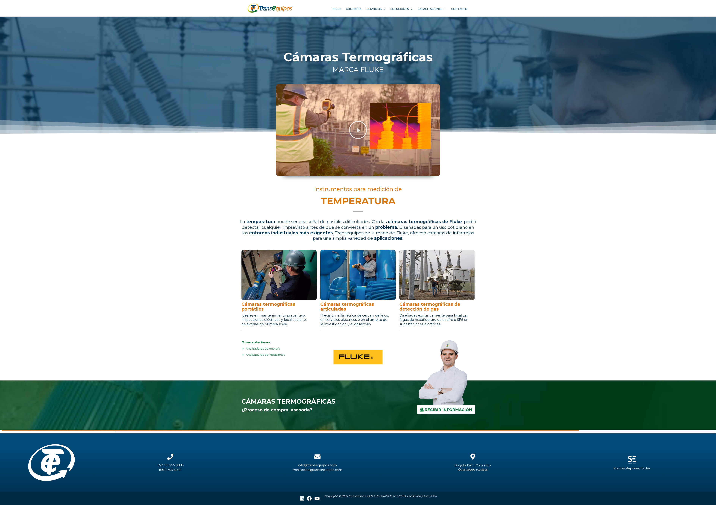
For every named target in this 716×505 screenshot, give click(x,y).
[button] (358, 130)
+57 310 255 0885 (170, 465)
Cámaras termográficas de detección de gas (429, 307)
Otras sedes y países (473, 469)
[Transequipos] (270, 8)
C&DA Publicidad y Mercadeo (418, 496)
